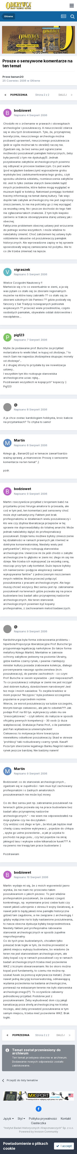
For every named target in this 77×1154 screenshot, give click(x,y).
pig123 (19, 335)
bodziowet (22, 110)
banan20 (17, 76)
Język (7, 1118)
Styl (20, 1118)
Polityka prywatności (43, 1118)
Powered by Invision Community (38, 1131)
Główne (35, 80)
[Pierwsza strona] (5, 95)
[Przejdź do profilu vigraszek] (7, 272)
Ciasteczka (38, 1123)
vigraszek (22, 269)
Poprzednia (18, 94)
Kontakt (66, 1118)
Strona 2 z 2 (43, 94)
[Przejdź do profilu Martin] (7, 443)
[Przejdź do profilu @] (7, 407)
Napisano (30, 115)
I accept (65, 1146)
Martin (19, 440)
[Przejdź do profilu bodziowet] (7, 113)
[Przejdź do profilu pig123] (7, 337)
